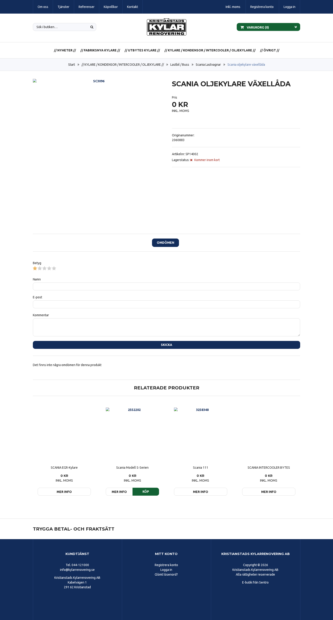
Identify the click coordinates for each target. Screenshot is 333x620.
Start (71, 64)
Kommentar (41, 315)
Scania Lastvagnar (208, 64)
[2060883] (97, 143)
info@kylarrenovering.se (77, 570)
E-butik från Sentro (255, 582)
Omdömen (165, 242)
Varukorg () (257, 27)
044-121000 (80, 565)
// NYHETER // (65, 50)
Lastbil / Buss (179, 64)
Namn (37, 279)
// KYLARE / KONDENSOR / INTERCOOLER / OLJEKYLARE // (210, 50)
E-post (37, 297)
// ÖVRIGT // (269, 50)
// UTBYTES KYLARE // (142, 50)
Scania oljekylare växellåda (246, 64)
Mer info (64, 492)
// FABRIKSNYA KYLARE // (100, 50)
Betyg (37, 263)
